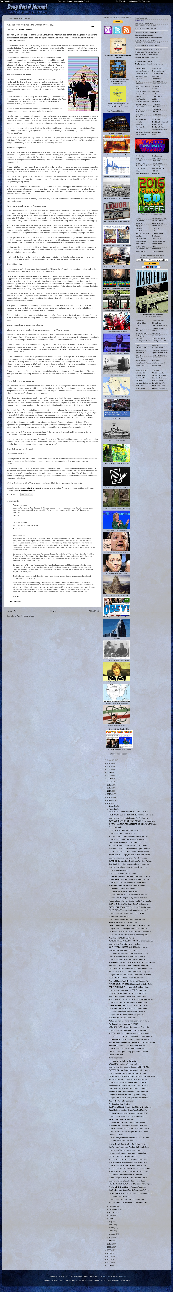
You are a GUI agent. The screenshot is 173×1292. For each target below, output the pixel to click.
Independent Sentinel (159, 84)
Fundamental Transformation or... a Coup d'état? (126, 1175)
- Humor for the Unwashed (149, 64)
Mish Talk (155, 171)
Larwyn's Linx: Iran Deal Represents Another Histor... (128, 882)
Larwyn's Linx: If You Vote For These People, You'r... (127, 1048)
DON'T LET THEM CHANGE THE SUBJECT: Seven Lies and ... (132, 821)
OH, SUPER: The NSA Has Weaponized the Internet (128, 1008)
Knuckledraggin (141, 238)
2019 (109, 785)
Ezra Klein (155, 228)
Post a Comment (16, 601)
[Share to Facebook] (29, 494)
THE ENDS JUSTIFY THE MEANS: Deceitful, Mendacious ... (130, 932)
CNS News (139, 84)
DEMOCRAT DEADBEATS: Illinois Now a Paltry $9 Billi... (129, 879)
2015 (109, 797)
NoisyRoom (156, 104)
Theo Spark (156, 360)
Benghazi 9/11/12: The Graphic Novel (147, 43)
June (111, 1218)
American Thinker (141, 76)
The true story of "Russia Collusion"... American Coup (118, 81)
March (111, 1228)
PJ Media (139, 122)
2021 (109, 779)
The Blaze (139, 78)
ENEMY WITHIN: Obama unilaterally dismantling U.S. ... (129, 935)
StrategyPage (140, 336)
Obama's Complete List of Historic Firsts (148, 49)
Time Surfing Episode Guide (144, 23)
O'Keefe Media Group (143, 166)
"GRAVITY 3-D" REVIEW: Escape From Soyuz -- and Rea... (130, 849)
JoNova (154, 331)
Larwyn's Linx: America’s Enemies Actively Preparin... (128, 858)
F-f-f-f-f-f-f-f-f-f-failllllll (116, 1135)
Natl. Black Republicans (160, 350)
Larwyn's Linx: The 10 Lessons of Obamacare (125, 1150)
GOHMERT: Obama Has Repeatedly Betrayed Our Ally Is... (130, 876)
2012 (109, 1238)
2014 (109, 800)
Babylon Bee (140, 221)
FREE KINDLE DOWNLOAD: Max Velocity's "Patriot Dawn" (130, 907)
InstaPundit (139, 114)
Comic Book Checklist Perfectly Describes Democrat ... (129, 1088)
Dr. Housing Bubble (158, 166)
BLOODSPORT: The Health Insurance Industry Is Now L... (130, 1033)
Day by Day (139, 226)
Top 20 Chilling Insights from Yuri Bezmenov (133, 1)
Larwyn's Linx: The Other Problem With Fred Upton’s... (128, 1030)
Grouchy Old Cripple (142, 233)
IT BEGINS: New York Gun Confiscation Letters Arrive (128, 845)
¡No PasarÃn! (140, 352)
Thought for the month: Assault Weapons (123, 1141)
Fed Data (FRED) (158, 168)
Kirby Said (155, 91)
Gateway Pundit (141, 104)
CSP (137, 328)
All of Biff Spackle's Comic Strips (119, 750)
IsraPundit (139, 331)
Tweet (92, 26)
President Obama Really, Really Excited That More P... (128, 981)
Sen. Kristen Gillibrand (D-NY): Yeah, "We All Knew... (128, 996)
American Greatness (142, 71)
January (112, 1234)
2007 (109, 1253)
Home (53, 611)
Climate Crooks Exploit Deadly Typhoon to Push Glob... (129, 1052)
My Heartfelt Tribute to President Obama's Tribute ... (127, 885)
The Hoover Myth (115, 827)
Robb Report (140, 385)
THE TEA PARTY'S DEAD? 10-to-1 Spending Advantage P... (130, 1184)
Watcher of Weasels (158, 363)
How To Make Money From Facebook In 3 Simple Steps (129, 1147)
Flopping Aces (156, 78)
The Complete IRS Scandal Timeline (147, 52)
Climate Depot (156, 323)
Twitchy (138, 171)
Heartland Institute (158, 328)
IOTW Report (156, 86)
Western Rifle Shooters (159, 129)
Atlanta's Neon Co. (158, 373)
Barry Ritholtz (156, 158)
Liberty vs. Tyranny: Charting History (147, 32)
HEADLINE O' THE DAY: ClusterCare (122, 1018)
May (111, 1222)
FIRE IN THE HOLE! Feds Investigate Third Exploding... (129, 987)
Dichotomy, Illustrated (116, 1058)
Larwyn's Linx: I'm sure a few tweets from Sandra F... (128, 839)
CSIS (137, 325)
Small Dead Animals (158, 355)
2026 (109, 763)
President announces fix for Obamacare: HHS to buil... (128, 1045)
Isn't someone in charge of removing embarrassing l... (128, 1153)
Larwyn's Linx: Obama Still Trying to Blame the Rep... (128, 959)
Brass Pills (139, 158)
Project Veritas (140, 168)
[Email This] (21, 494)
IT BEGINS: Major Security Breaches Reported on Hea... (129, 1202)
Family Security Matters (143, 363)
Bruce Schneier (141, 388)
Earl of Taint (139, 228)
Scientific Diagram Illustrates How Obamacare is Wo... (128, 1178)
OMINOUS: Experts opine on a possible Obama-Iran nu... (129, 1132)
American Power (141, 350)
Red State (155, 112)
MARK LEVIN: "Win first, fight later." (121, 1119)
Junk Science (156, 333)
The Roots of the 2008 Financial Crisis (147, 45)
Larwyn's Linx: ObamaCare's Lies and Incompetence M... (129, 1128)
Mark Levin (139, 117)
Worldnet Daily (157, 132)
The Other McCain (158, 127)
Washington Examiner (143, 132)
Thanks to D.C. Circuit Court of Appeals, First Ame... (127, 1187)
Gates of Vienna (157, 81)
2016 (109, 794)
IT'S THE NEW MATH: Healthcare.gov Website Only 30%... (130, 972)
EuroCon (138, 96)
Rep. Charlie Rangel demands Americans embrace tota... (129, 864)
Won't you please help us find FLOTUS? (123, 1024)
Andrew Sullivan (157, 226)
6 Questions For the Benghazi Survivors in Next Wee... (128, 1125)
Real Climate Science (159, 338)
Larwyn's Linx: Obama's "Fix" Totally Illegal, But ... (126, 1015)
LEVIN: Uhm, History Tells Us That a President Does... (128, 842)
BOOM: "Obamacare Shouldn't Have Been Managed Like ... (130, 1168)
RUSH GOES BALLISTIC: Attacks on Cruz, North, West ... (129, 1171)
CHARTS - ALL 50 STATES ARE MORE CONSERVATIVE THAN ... (133, 824)
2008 (109, 1250)
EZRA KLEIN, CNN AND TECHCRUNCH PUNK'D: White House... (132, 962)
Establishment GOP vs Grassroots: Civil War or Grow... (128, 1162)
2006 (109, 1256)
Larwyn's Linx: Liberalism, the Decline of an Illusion (127, 1181)
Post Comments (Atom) (25, 616)
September (113, 1209)
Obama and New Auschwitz (144, 35)
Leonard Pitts (156, 238)
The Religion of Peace (143, 341)
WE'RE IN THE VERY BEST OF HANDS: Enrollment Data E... (131, 941)
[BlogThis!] (24, 494)
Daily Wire (155, 76)
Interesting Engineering (143, 383)
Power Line (139, 124)
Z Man (154, 134)
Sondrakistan (156, 358)
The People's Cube (142, 248)
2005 (109, 1259)
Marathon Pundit (157, 347)
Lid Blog (154, 99)
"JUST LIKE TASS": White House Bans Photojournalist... (129, 904)
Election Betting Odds (143, 91)
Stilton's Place (140, 246)
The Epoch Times (141, 94)
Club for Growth (157, 163)
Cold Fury (139, 358)
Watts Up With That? (159, 341)
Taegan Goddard (157, 223)
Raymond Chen (141, 375)
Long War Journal (141, 333)
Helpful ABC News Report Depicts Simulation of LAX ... (129, 1190)
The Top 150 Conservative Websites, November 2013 (128, 1113)
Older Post (94, 611)
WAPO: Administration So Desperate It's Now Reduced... (129, 1085)
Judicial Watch (140, 163)
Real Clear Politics (158, 251)
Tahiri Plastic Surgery (159, 385)
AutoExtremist (140, 373)
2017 (109, 791)
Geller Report (140, 106)
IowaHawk (139, 236)
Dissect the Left (141, 360)
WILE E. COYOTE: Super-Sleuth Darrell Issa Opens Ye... (129, 910)
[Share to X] (27, 494)
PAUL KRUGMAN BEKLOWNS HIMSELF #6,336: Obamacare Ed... (133, 1042)
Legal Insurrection (158, 94)
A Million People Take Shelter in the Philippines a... (127, 1144)
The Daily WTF (140, 378)
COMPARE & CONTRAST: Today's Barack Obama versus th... (131, 1036)
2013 (109, 803)
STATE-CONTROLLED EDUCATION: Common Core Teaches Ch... (133, 999)
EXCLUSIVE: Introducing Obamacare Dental (125, 1064)
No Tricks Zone (157, 336)
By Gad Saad (118, 56)
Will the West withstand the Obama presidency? (126, 830)
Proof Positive (140, 243)
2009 (109, 1247)
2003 (109, 1265)
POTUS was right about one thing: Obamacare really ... (129, 1021)
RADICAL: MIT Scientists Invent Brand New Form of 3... (129, 812)
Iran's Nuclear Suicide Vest (118, 870)
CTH (137, 89)
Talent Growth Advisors (159, 388)
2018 (109, 788)
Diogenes (139, 223)
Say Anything (156, 114)
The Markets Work (158, 124)
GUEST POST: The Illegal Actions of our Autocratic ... (128, 978)
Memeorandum (157, 243)
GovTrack (139, 161)
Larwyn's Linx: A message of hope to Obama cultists (127, 1116)
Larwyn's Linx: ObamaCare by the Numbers (125, 944)
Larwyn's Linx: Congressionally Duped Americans (127, 1199)
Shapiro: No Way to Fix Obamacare (121, 1101)
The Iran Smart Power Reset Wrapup (122, 889)
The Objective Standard (160, 122)
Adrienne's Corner (141, 347)
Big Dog (138, 355)
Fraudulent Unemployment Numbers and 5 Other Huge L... (130, 901)
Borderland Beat (141, 323)
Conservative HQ (158, 73)
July (110, 1215)
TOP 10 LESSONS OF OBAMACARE (122, 1156)
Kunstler (154, 89)
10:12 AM (16, 528)
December (113, 806)
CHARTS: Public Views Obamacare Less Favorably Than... (130, 925)
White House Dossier (142, 173)
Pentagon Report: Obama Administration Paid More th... (129, 1073)
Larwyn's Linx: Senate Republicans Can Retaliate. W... (128, 928)
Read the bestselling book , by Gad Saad (118, 105)
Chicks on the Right (158, 71)
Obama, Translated (116, 1055)
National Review (141, 119)
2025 (109, 766)
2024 (109, 769)
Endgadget (139, 380)
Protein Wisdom (157, 109)
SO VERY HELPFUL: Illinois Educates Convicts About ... (129, 1159)
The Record (139, 338)
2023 (109, 772)
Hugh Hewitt (140, 112)
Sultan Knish (156, 119)
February (112, 1231)
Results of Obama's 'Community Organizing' (75, 1)
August (112, 1212)
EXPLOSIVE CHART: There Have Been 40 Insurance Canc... (131, 969)
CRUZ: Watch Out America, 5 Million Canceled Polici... (128, 993)
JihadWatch (156, 236)
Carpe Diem (156, 161)
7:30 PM (16, 597)
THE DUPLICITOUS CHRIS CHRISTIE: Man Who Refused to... (131, 815)
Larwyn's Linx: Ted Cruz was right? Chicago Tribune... (128, 1002)
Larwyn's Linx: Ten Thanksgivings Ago (123, 833)
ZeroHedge (155, 173)
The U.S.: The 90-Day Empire (145, 40)
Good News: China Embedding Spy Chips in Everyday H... (130, 1107)
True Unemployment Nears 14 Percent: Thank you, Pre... (129, 1138)
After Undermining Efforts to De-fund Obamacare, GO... (129, 836)
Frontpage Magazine (142, 101)
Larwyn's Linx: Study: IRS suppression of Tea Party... (128, 1082)
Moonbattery (156, 101)
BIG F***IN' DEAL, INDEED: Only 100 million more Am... (129, 947)
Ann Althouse (156, 68)
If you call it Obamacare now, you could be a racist (127, 956)
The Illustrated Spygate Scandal (145, 26)
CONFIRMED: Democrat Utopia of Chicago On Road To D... (130, 1039)
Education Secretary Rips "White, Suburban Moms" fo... (129, 965)
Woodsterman (140, 251)
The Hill (138, 129)
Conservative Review (143, 86)
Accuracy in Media (158, 221)
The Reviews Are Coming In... (119, 1196)
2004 (109, 1262)
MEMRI (154, 246)
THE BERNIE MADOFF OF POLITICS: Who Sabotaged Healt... (131, 1193)
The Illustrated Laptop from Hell (145, 28)
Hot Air (138, 109)
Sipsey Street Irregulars (160, 352)
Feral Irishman (140, 231)
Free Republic (140, 99)
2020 (109, 782)
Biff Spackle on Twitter (159, 375)
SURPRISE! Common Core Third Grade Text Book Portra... (130, 861)
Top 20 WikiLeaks (7, 1)
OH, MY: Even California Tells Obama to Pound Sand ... (129, 895)
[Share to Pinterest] (32, 494)
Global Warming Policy (159, 325)
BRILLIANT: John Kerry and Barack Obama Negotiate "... (129, 1091)
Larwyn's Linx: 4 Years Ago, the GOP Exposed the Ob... (129, 990)
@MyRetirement (157, 380)
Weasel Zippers (141, 134)
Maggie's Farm (140, 365)
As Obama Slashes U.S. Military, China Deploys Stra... (128, 1079)
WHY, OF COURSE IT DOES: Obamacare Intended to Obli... (130, 984)
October (112, 1206)
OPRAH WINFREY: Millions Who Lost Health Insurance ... (130, 1005)
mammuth (106, 1276)
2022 (109, 775)
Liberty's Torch (157, 96)
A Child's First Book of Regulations (146, 57)
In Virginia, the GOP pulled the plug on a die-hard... (127, 1122)
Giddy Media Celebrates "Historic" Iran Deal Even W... (128, 1110)
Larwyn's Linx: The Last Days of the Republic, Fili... (127, 913)
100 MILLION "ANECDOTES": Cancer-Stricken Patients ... (130, 852)
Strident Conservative (159, 117)
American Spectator (142, 73)
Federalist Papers (158, 231)
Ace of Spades (140, 68)
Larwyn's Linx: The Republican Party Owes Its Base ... (128, 1165)
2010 (109, 1244)
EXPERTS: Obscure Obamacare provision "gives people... (130, 1070)
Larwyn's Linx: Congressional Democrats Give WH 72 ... (129, 1067)
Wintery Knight (157, 365)
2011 (109, 1241)
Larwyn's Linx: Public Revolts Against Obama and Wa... (129, 1098)
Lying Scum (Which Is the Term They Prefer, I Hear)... (128, 1095)
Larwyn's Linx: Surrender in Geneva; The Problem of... (128, 818)
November (113, 809)
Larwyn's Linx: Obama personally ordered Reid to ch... (128, 898)
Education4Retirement (159, 378)
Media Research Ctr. (159, 241)
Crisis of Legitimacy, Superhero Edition (123, 950)
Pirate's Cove (156, 106)
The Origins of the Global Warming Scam (148, 37)
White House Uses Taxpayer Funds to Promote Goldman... (130, 855)
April (111, 1225)
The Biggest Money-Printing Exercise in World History (128, 953)
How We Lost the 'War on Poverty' (146, 54)
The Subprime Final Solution (119, 1104)
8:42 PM (16, 515)
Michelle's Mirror (141, 241)
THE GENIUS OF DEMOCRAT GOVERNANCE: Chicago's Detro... (133, 1076)
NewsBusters (156, 248)
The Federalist (140, 127)
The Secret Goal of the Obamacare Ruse (123, 892)
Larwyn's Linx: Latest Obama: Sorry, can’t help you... (128, 867)
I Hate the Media (157, 233)
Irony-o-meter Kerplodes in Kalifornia (122, 1061)
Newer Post (12, 611)
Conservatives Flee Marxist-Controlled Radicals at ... (128, 919)
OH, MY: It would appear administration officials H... (127, 1012)
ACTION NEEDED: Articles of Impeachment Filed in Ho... (129, 1027)
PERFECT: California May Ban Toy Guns (123, 873)
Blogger (123, 1276)
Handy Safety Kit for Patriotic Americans (123, 922)
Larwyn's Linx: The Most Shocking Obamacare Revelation (130, 975)
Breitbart (138, 81)
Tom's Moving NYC (158, 383)
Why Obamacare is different (119, 916)
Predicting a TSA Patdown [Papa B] (121, 938)
